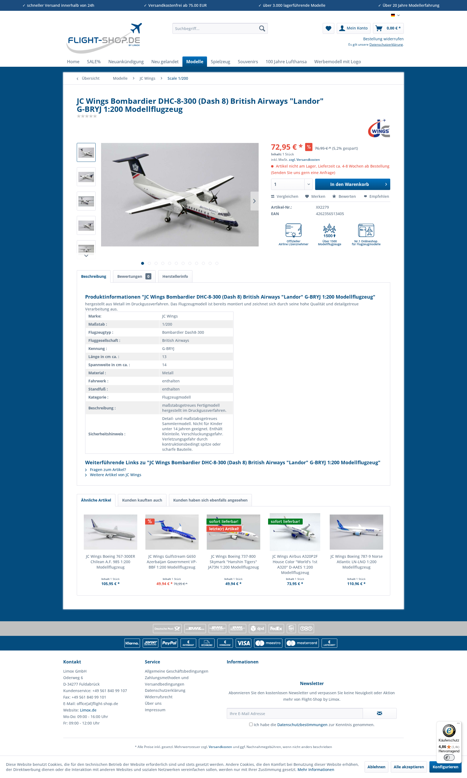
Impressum (155, 709)
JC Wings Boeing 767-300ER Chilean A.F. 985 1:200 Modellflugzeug (110, 562)
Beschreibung (93, 276)
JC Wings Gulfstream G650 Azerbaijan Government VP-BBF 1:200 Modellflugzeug (172, 562)
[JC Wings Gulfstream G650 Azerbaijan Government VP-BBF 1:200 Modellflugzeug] (172, 532)
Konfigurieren (445, 766)
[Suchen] (262, 28)
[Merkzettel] (328, 28)
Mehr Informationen (316, 769)
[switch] (449, 757)
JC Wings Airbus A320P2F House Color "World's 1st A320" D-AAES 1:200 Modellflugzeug (295, 564)
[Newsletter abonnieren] (380, 713)
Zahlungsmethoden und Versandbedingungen (167, 681)
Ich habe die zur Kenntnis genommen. (314, 724)
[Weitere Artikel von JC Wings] (379, 128)
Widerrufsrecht (158, 696)
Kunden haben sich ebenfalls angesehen (210, 500)
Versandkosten (220, 746)
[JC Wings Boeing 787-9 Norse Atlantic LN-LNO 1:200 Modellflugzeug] (356, 532)
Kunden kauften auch (142, 500)
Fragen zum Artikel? (107, 469)
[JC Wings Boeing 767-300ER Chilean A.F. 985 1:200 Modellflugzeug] (110, 532)
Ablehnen (376, 766)
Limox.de (88, 710)
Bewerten (347, 196)
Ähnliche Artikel (96, 500)
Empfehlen (378, 196)
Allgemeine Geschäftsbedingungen (176, 671)
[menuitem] (220, 28)
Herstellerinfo (175, 276)
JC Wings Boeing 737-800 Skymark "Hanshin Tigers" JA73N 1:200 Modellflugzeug (233, 562)
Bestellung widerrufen (383, 38)
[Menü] (458, 724)
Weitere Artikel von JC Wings (115, 474)
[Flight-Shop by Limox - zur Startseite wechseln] (104, 38)
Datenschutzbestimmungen (302, 724)
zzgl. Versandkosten (304, 159)
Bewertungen (133, 276)
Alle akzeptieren (409, 766)
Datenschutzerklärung (386, 44)
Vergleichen (287, 196)
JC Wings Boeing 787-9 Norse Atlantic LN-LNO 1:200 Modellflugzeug (357, 562)
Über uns (153, 703)
